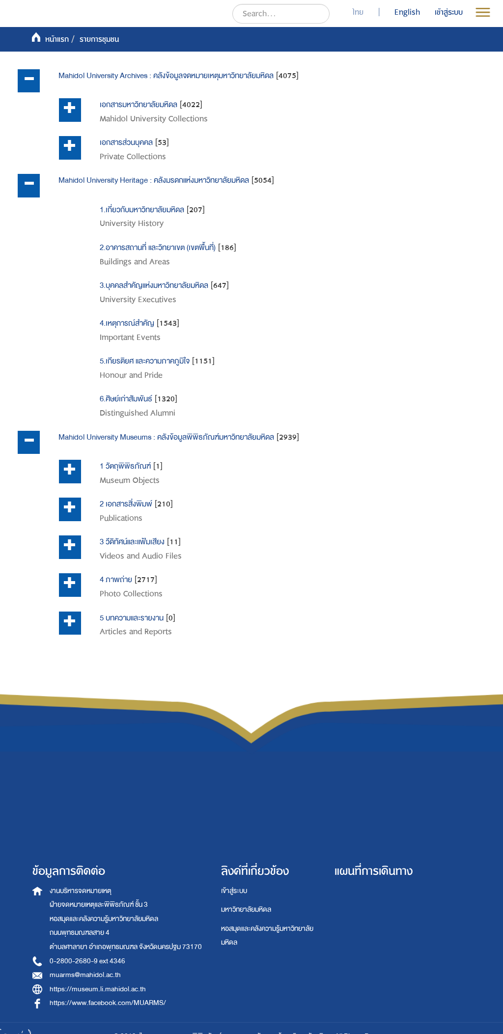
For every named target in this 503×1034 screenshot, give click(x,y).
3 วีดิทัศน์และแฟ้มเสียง (132, 542)
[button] (28, 81)
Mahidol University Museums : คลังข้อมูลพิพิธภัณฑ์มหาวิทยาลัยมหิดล (166, 437)
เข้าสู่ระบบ (234, 891)
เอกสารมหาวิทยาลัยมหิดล (138, 105)
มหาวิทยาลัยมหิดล (246, 909)
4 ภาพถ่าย (116, 580)
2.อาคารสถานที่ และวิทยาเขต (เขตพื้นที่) (158, 247)
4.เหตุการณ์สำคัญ (127, 323)
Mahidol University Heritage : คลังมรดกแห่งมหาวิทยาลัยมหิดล (153, 180)
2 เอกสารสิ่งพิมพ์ (126, 504)
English (407, 12)
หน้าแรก (57, 39)
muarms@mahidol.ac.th (85, 975)
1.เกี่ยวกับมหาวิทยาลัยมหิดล (142, 210)
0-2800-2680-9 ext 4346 (87, 961)
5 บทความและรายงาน (132, 618)
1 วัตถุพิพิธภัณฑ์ (125, 466)
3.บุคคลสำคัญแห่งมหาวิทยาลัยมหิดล (154, 285)
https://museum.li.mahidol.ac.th (98, 989)
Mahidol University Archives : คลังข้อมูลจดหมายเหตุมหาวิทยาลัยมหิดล (166, 76)
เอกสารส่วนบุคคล (126, 142)
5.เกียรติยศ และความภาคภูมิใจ (145, 361)
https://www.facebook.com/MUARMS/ (108, 1003)
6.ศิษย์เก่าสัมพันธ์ (126, 399)
